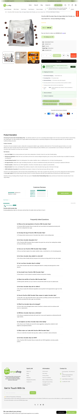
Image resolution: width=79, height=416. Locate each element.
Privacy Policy (46, 375)
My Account (45, 371)
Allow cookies (71, 412)
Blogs (28, 375)
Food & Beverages (7, 9)
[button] (72, 5)
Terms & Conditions (47, 377)
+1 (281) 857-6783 (66, 381)
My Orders (45, 373)
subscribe (33, 392)
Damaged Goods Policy (48, 381)
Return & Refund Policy (48, 379)
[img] (6, 203)
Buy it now (59, 61)
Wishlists (29, 377)
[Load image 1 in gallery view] (8, 58)
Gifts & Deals (16, 9)
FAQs (28, 373)
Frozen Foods (23, 9)
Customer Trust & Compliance (46, 384)
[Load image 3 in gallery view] (33, 58)
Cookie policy (61, 412)
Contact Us (29, 381)
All (5, 12)
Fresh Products (31, 9)
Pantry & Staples (39, 9)
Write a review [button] (65, 193)
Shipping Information (31, 379)
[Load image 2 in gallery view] (21, 58)
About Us (29, 371)
